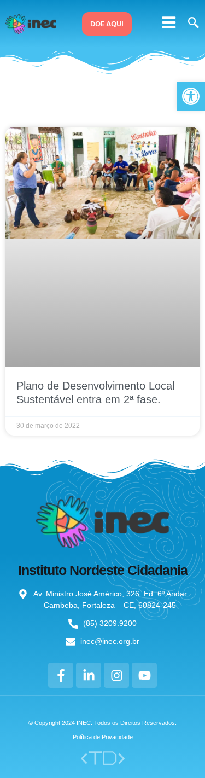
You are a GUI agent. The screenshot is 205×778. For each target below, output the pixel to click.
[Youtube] (144, 675)
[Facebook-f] (60, 675)
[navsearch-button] (192, 23)
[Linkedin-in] (88, 675)
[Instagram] (116, 675)
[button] (168, 22)
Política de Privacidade (103, 737)
